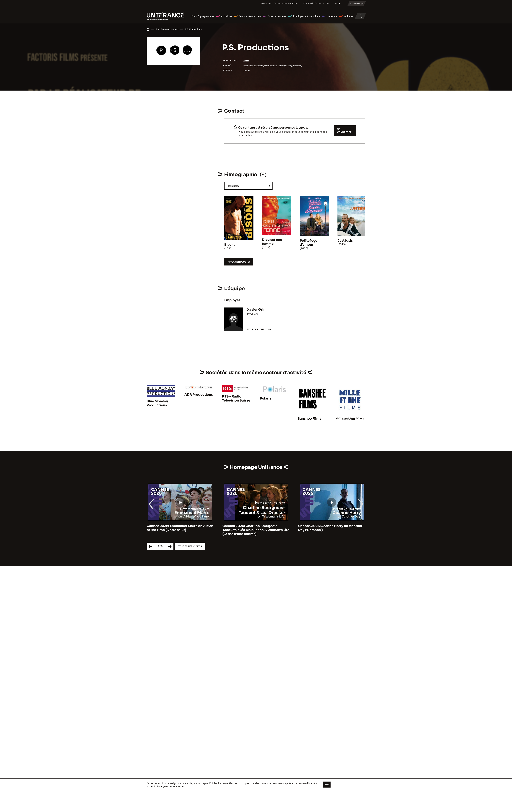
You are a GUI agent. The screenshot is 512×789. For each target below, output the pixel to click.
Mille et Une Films (349, 419)
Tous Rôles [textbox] (233, 185)
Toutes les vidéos (190, 546)
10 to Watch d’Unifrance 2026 (316, 3)
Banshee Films (309, 419)
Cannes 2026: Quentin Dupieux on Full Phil (329, 528)
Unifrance (332, 16)
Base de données (277, 16)
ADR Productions (198, 395)
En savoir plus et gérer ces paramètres (165, 786)
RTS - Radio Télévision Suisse (236, 398)
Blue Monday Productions (157, 403)
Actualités (226, 16)
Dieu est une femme (272, 242)
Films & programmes (202, 16)
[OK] (327, 784)
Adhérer (348, 16)
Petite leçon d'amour (310, 243)
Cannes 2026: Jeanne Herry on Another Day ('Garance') (254, 528)
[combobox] (248, 186)
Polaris (265, 398)
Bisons (229, 245)
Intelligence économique (306, 16)
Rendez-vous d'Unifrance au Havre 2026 (279, 3)
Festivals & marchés (250, 16)
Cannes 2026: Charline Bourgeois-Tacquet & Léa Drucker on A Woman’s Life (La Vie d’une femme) (180, 530)
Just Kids (345, 241)
